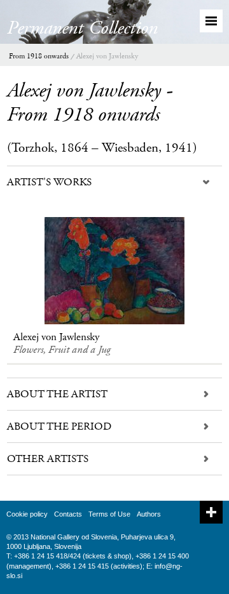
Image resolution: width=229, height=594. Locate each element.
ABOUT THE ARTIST (57, 394)
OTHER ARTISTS (47, 459)
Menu (211, 21)
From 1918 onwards (39, 56)
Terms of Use (109, 514)
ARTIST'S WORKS (49, 182)
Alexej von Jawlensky (107, 56)
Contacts (68, 514)
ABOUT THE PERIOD (59, 426)
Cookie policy (27, 514)
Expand (211, 512)
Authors (149, 514)
